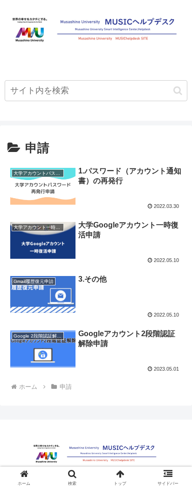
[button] (178, 90)
